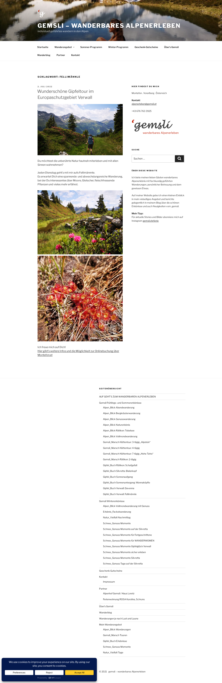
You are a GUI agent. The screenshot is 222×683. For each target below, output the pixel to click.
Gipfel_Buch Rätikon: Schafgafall (120, 465)
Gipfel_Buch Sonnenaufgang (118, 476)
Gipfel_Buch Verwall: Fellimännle (120, 494)
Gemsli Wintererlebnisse (111, 501)
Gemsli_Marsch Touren (115, 635)
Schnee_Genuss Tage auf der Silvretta (123, 563)
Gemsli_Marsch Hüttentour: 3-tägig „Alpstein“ (126, 442)
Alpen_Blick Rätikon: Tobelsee (118, 430)
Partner (61, 55)
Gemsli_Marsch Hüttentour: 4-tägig (121, 448)
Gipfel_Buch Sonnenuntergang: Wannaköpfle (126, 482)
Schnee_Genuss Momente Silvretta (121, 557)
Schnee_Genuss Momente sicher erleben (124, 552)
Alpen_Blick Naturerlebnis (116, 424)
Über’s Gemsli (171, 47)
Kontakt (75, 55)
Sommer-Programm (91, 47)
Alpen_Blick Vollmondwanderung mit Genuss (126, 506)
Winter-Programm (118, 47)
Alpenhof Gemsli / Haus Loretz (118, 593)
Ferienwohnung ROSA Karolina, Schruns (124, 599)
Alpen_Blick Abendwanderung (118, 407)
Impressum (109, 581)
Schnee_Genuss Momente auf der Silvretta (125, 529)
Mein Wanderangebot (110, 624)
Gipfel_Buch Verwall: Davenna (118, 488)
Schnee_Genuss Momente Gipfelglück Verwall (127, 546)
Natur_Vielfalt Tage (113, 652)
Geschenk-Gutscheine (146, 47)
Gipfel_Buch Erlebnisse (115, 641)
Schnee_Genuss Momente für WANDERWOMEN (128, 540)
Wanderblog (43, 55)
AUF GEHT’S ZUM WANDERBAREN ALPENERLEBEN (127, 396)
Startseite (42, 47)
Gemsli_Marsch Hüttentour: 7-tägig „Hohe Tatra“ (128, 453)
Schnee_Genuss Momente (117, 523)
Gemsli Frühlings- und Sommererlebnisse (120, 402)
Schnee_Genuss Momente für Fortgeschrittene (127, 534)
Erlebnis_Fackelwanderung (117, 511)
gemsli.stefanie (151, 220)
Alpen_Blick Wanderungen (117, 629)
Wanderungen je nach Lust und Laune (118, 618)
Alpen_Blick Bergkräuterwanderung (121, 413)
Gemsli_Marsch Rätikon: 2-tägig (119, 459)
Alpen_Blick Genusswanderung (119, 419)
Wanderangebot (63, 47)
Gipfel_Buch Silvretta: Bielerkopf (120, 471)
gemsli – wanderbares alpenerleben (109, 25)
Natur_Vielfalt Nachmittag (117, 517)
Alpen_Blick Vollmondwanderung (120, 436)
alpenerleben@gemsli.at (144, 103)
